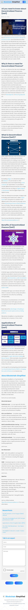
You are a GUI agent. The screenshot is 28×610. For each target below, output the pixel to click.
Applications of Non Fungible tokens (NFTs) (14, 523)
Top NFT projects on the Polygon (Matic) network (13, 514)
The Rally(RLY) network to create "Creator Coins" (13, 531)
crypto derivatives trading (16, 356)
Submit (14, 575)
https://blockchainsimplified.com (10, 220)
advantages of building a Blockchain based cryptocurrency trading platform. (12, 311)
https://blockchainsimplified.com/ (10, 502)
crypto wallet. (5, 287)
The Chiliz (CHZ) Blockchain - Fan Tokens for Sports (13, 526)
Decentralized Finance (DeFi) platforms (15, 203)
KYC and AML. (10, 348)
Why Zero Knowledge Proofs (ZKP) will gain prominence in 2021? (14, 519)
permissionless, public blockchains (17, 278)
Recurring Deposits (20, 94)
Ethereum (5, 180)
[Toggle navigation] (24, 2)
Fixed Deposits (9, 94)
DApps (9, 179)
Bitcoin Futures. (5, 358)
